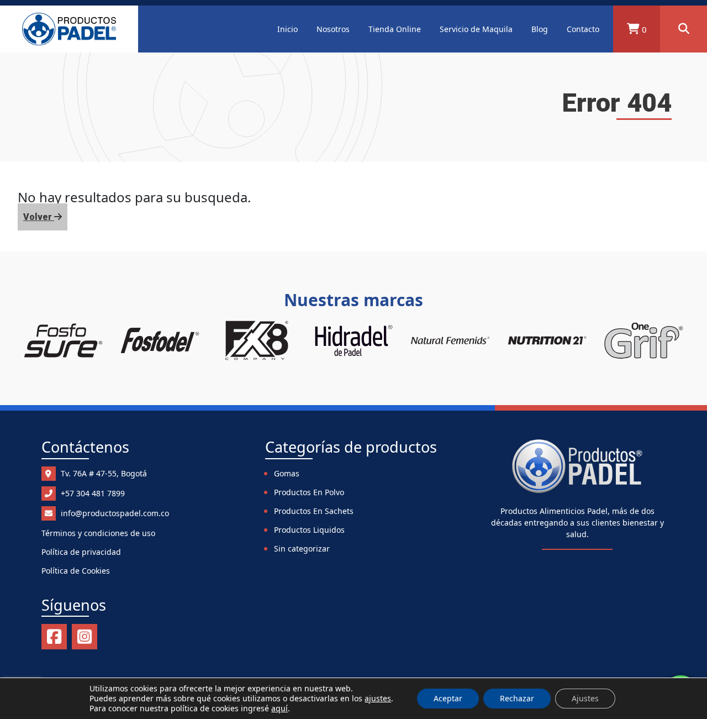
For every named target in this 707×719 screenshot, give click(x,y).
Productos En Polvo (309, 492)
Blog (539, 29)
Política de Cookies (75, 570)
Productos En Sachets (314, 511)
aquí (279, 708)
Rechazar (517, 698)
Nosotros (333, 29)
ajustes (378, 699)
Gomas (286, 473)
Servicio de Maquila (476, 29)
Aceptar (448, 698)
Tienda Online (394, 29)
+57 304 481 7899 (92, 493)
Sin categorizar (302, 548)
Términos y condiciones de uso (98, 533)
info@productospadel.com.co (114, 513)
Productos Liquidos (309, 529)
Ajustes (585, 698)
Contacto (583, 29)
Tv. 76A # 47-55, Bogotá (103, 473)
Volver (38, 217)
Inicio (287, 29)
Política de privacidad (81, 552)
